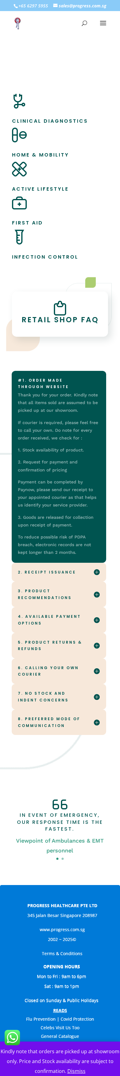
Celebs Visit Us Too (60, 1027)
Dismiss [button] (76, 1071)
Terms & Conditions (62, 953)
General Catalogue (60, 1036)
